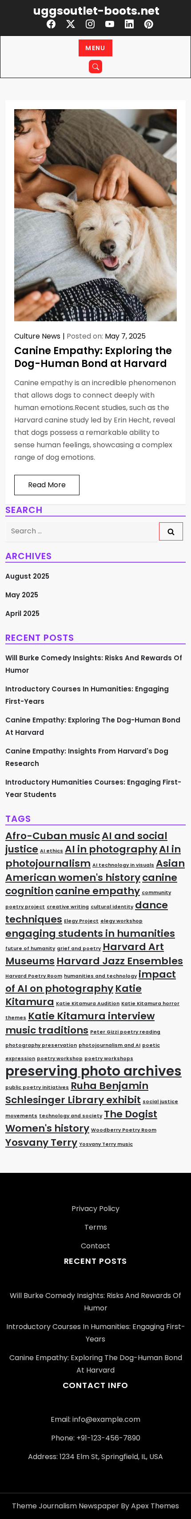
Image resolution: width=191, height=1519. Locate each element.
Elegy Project (81, 921)
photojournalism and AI (109, 1045)
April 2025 (22, 613)
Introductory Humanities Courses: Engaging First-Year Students (93, 788)
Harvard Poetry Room (33, 976)
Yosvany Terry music (106, 1144)
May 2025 (21, 595)
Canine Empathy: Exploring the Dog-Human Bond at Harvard (93, 357)
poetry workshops (108, 1058)
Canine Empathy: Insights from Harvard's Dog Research (86, 757)
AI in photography (111, 849)
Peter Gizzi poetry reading (125, 1032)
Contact (95, 1246)
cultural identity (112, 907)
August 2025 (27, 576)
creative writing (68, 907)
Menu (95, 47)
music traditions (46, 1030)
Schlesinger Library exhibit (73, 1100)
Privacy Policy (95, 1208)
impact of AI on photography (90, 981)
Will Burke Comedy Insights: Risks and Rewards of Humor (93, 664)
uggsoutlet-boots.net (96, 11)
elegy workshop (121, 921)
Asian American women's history (95, 870)
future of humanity (30, 948)
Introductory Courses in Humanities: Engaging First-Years (87, 695)
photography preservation (41, 1045)
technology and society (70, 1116)
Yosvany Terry (41, 1142)
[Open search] (95, 66)
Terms (95, 1227)
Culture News (37, 336)
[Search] (171, 531)
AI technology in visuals (123, 865)
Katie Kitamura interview (91, 1016)
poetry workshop (60, 1058)
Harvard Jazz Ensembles (119, 961)
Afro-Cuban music (52, 836)
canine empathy (97, 891)
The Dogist (130, 1114)
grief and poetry (79, 948)
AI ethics (51, 851)
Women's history (47, 1128)
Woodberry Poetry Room (123, 1130)
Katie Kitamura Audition (87, 1003)
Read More (47, 485)
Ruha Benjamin (109, 1086)
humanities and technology (100, 976)
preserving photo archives (93, 1071)
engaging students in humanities (90, 933)
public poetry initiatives (37, 1087)
